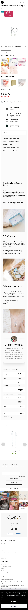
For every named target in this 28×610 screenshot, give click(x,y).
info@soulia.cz (14, 525)
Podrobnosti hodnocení (21, 46)
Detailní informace (5, 89)
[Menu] (2, 2)
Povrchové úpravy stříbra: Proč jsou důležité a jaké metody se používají (14, 582)
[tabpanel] (14, 444)
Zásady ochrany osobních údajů (8, 552)
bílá (18, 382)
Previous (2, 444)
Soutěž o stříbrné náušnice (7, 579)
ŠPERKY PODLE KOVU (6, 566)
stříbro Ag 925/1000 (20, 389)
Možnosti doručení (6, 50)
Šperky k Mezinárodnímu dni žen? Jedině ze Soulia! (12, 588)
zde (2, 597)
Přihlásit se (14, 482)
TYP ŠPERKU (4, 564)
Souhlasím (14, 606)
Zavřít (2, 104)
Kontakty (3, 543)
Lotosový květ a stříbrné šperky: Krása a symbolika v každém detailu (12, 586)
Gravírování (3, 558)
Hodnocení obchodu (5, 545)
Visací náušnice (20, 374)
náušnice (20, 397)
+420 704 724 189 (14, 523)
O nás (2, 547)
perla (19, 385)
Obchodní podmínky (5, 554)
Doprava (3, 550)
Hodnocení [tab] (15, 133)
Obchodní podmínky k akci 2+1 (8, 556)
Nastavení (14, 601)
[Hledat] (21, 2)
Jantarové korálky (5, 572)
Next (25, 444)
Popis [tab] (5, 133)
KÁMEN (2, 568)
